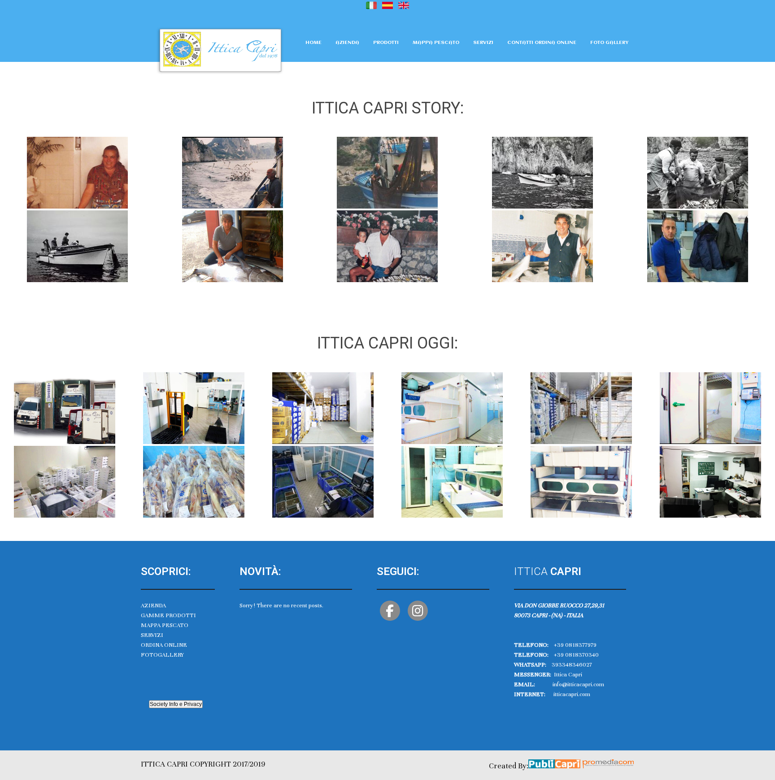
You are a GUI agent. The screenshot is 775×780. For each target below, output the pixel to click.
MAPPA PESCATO (164, 625)
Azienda (347, 42)
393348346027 (572, 664)
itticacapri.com (571, 694)
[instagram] (418, 611)
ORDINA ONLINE (164, 645)
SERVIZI (152, 635)
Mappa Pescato (436, 42)
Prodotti (386, 42)
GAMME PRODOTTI (168, 615)
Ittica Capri (567, 674)
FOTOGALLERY (162, 654)
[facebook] (390, 611)
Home (313, 42)
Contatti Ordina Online (541, 42)
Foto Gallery (609, 42)
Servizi (483, 42)
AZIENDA (153, 605)
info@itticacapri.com (578, 684)
